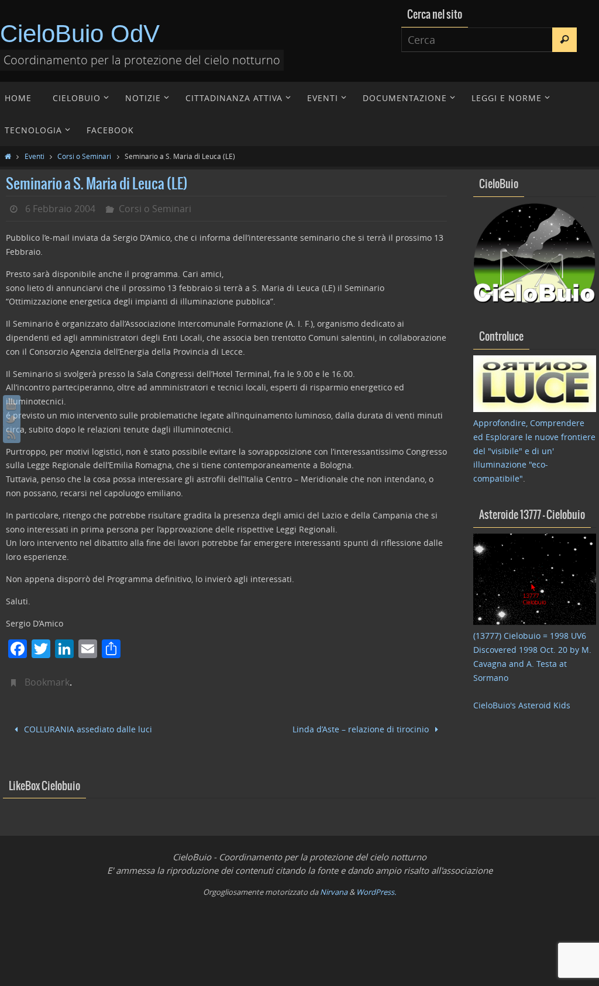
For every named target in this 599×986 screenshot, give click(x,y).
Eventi (34, 156)
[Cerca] (564, 39)
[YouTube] (11, 404)
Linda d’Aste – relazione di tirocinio (361, 728)
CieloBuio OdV (80, 33)
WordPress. (376, 890)
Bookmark (47, 682)
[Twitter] (11, 419)
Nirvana (333, 890)
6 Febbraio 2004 (60, 208)
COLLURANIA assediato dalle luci (87, 728)
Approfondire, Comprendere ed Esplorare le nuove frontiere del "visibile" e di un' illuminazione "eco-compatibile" (534, 450)
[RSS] (11, 434)
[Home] (8, 156)
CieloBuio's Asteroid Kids (521, 705)
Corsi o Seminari (84, 156)
